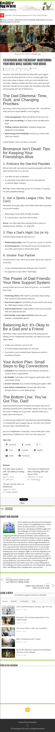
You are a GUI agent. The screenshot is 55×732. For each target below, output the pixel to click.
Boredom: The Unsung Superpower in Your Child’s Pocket (26, 15)
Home (4, 20)
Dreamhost (32, 722)
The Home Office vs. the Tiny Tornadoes (31, 628)
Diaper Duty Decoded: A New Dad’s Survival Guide (37, 586)
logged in (27, 595)
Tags (34, 601)
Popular (14, 601)
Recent (4, 601)
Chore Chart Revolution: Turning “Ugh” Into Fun (34, 607)
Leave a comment (11, 70)
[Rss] (27, 710)
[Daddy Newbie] (27, 5)
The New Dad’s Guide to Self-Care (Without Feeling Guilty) (13, 471)
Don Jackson (9, 68)
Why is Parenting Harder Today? (28, 639)
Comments (24, 601)
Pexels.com (36, 54)
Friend (10, 20)
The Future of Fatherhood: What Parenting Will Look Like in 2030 (38, 471)
